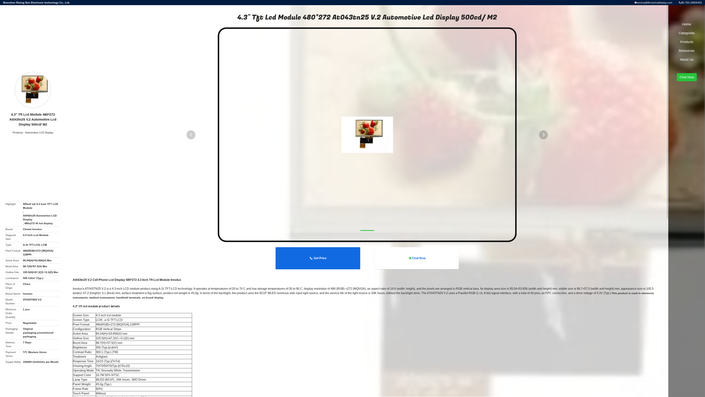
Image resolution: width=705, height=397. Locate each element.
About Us (686, 59)
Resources (687, 51)
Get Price (320, 258)
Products (18, 132)
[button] (191, 134)
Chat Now (419, 258)
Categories (687, 33)
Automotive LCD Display (39, 132)
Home (686, 24)
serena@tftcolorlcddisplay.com (654, 2)
